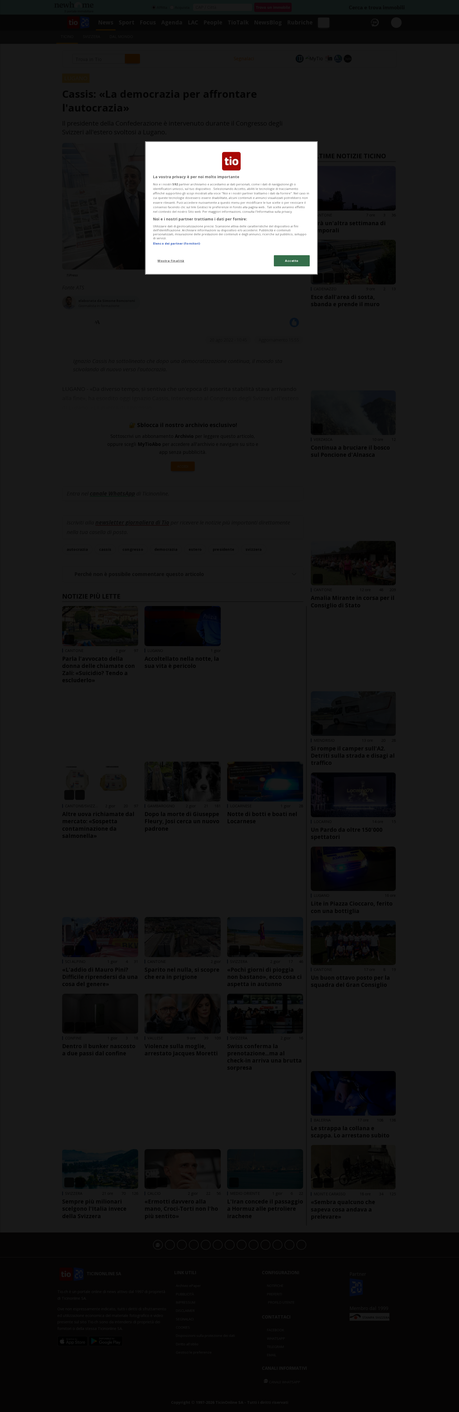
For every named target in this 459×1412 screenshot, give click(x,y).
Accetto (292, 261)
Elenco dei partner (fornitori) (176, 243)
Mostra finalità (171, 261)
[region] (231, 208)
